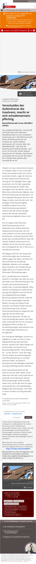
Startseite (7, 413)
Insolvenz (23, 509)
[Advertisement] (18, 52)
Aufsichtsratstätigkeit (11, 509)
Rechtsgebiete (22, 30)
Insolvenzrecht (18, 501)
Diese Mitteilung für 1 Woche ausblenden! (20, 26)
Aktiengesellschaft (10, 506)
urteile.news (12, 554)
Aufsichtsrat (22, 506)
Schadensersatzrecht (11, 504)
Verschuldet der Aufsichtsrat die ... (18, 10)
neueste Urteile (9, 30)
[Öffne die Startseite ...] (12, 5)
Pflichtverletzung (10, 512)
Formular (26, 561)
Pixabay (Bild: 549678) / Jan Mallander (27, 74)
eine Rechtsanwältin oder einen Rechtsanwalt (15, 559)
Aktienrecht (8, 501)
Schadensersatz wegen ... (13, 514)
